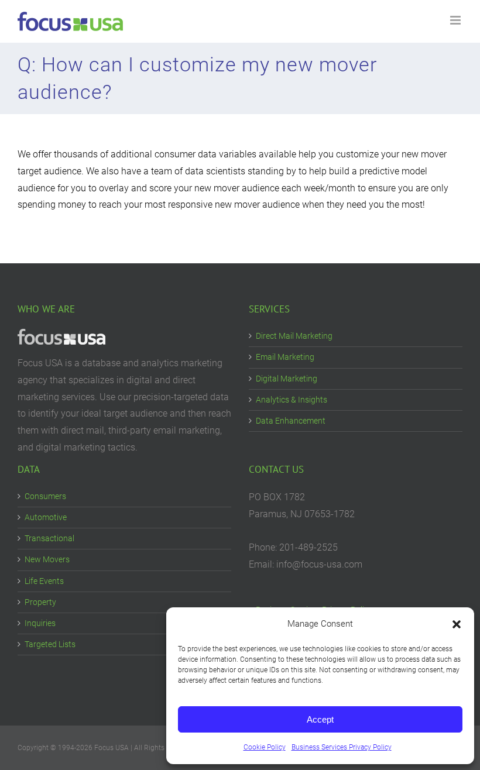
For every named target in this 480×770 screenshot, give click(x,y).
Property (40, 602)
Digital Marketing (286, 378)
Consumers (45, 496)
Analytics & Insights (291, 399)
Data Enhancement (290, 420)
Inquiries (40, 623)
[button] (456, 624)
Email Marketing (285, 357)
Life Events (44, 581)
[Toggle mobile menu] (456, 20)
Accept (320, 719)
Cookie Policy (265, 747)
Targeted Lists (50, 644)
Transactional (49, 538)
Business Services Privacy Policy (342, 747)
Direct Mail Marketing (294, 336)
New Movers (47, 559)
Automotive (46, 517)
